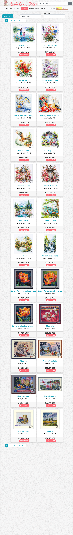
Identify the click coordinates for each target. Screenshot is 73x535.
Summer (50, 431)
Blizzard (23, 361)
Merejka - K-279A (50, 434)
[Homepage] (20, 3)
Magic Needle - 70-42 (50, 223)
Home (9, 8)
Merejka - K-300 (50, 293)
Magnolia (50, 326)
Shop (25, 8)
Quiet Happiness (50, 151)
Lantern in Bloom (50, 186)
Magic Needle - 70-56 (50, 83)
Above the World (23, 151)
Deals (17, 8)
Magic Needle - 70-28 (50, 258)
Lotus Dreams (50, 396)
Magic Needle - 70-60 (23, 48)
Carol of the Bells (50, 361)
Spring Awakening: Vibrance (24, 326)
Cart (44, 8)
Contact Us (35, 8)
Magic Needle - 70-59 (50, 48)
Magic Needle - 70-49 (50, 118)
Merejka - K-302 (23, 293)
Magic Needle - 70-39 (23, 258)
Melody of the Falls (50, 256)
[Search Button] (70, 3)
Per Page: (47, 13)
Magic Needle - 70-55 (23, 118)
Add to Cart (24, 54)
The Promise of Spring (23, 115)
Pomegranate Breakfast (50, 115)
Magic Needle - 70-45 (23, 188)
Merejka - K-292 (50, 328)
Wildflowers (23, 80)
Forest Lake (23, 256)
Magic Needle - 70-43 (23, 223)
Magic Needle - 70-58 (23, 83)
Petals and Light (23, 186)
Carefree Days (50, 221)
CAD (65, 8)
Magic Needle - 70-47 (50, 153)
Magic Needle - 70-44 (50, 188)
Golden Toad (23, 431)
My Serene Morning (50, 80)
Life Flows (23, 221)
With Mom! (23, 45)
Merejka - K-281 (50, 399)
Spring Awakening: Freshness (23, 291)
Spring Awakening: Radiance (50, 291)
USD (59, 8)
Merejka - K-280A (23, 434)
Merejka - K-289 (50, 363)
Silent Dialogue (23, 396)
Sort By (22, 13)
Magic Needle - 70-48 (23, 153)
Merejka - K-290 (23, 363)
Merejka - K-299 (23, 328)
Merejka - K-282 (23, 399)
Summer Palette (50, 45)
